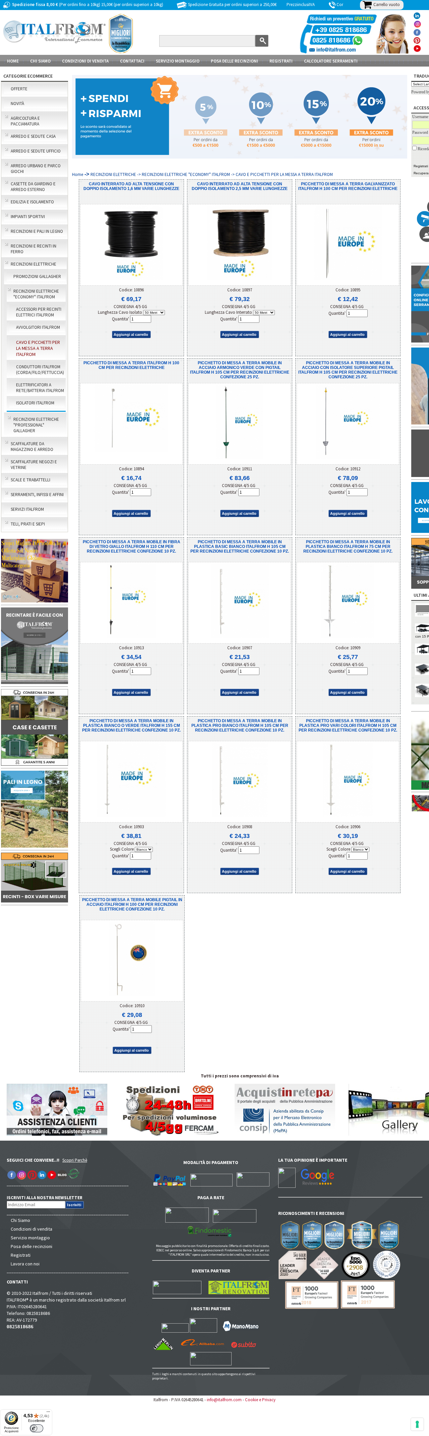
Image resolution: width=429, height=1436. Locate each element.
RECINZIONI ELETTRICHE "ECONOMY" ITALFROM (36, 294)
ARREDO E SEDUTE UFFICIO (36, 151)
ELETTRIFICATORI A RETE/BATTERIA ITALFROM (40, 387)
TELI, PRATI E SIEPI (28, 524)
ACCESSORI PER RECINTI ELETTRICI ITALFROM (38, 312)
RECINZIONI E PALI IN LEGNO (37, 231)
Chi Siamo (20, 1220)
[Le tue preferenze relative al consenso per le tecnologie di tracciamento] (417, 1424)
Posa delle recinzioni (31, 1246)
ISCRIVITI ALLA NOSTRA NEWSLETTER (48, 1198)
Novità (17, 103)
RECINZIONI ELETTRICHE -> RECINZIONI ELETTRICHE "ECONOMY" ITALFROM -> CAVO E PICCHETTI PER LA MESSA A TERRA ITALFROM (211, 174)
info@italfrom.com (224, 1400)
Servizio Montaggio (177, 61)
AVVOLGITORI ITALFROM (38, 327)
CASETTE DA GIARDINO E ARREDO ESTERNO (33, 186)
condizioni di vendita (85, 61)
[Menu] (48, 1413)
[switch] (36, 1428)
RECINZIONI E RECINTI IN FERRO (33, 249)
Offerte (19, 89)
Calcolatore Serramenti (331, 61)
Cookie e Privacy (260, 1400)
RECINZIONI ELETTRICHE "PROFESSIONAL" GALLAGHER (36, 425)
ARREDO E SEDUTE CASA (33, 136)
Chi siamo (40, 61)
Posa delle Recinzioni (234, 61)
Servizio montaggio (30, 1238)
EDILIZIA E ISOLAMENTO (32, 202)
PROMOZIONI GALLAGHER (37, 276)
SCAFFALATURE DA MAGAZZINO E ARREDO (32, 446)
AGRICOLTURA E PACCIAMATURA (25, 121)
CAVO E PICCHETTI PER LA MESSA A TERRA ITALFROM (38, 348)
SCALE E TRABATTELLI (30, 480)
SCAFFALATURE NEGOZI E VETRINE (34, 464)
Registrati (281, 61)
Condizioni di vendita (31, 1229)
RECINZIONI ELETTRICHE (33, 264)
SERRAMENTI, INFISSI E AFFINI (37, 494)
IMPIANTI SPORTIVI (28, 216)
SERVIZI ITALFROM (27, 509)
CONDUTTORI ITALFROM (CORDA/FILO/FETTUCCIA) (40, 369)
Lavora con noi (25, 1264)
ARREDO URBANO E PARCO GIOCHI (36, 168)
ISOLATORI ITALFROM (35, 403)
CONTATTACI (132, 61)
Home (13, 61)
